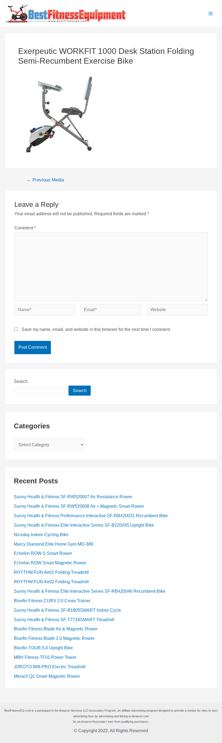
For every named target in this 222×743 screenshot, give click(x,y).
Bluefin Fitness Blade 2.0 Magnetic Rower (54, 638)
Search (21, 381)
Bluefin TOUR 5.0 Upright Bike (43, 648)
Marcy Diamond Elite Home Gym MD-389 (53, 544)
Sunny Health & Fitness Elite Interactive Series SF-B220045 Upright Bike (84, 525)
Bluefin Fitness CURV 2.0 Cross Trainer (52, 600)
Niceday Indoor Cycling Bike (41, 534)
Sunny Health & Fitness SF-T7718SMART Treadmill (64, 619)
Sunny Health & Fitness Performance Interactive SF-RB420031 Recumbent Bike (91, 515)
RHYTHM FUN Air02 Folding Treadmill (51, 581)
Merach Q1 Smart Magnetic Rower (47, 676)
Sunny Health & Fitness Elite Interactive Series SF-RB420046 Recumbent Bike (89, 591)
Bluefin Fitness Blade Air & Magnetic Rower (56, 629)
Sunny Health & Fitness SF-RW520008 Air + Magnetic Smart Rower (79, 506)
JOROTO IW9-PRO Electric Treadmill (50, 666)
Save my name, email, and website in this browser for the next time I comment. (96, 329)
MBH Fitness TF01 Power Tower (45, 657)
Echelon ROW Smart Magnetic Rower (50, 562)
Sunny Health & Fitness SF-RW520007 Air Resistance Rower (73, 496)
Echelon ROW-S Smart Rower (43, 553)
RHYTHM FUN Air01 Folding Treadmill (51, 572)
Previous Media (45, 180)
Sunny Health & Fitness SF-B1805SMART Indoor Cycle (67, 610)
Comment (25, 228)
